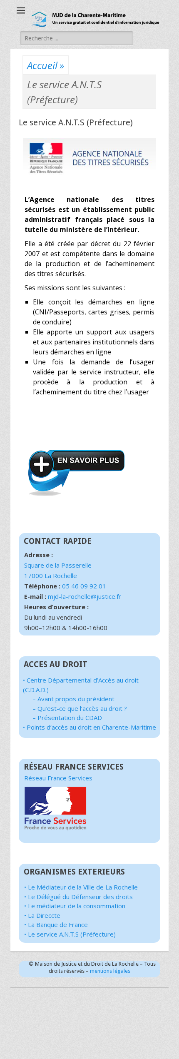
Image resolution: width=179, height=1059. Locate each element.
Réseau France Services (58, 778)
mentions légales (110, 971)
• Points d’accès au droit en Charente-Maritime (89, 727)
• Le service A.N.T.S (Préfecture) (70, 934)
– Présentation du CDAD (67, 717)
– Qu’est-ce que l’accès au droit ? (79, 708)
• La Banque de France (56, 924)
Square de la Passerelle (58, 565)
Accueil (45, 65)
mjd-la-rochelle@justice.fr (84, 596)
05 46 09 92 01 (84, 586)
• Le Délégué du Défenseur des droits (78, 896)
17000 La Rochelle (50, 575)
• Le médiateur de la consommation (74, 906)
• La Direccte (42, 915)
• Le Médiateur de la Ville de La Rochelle (81, 887)
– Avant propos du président (73, 699)
